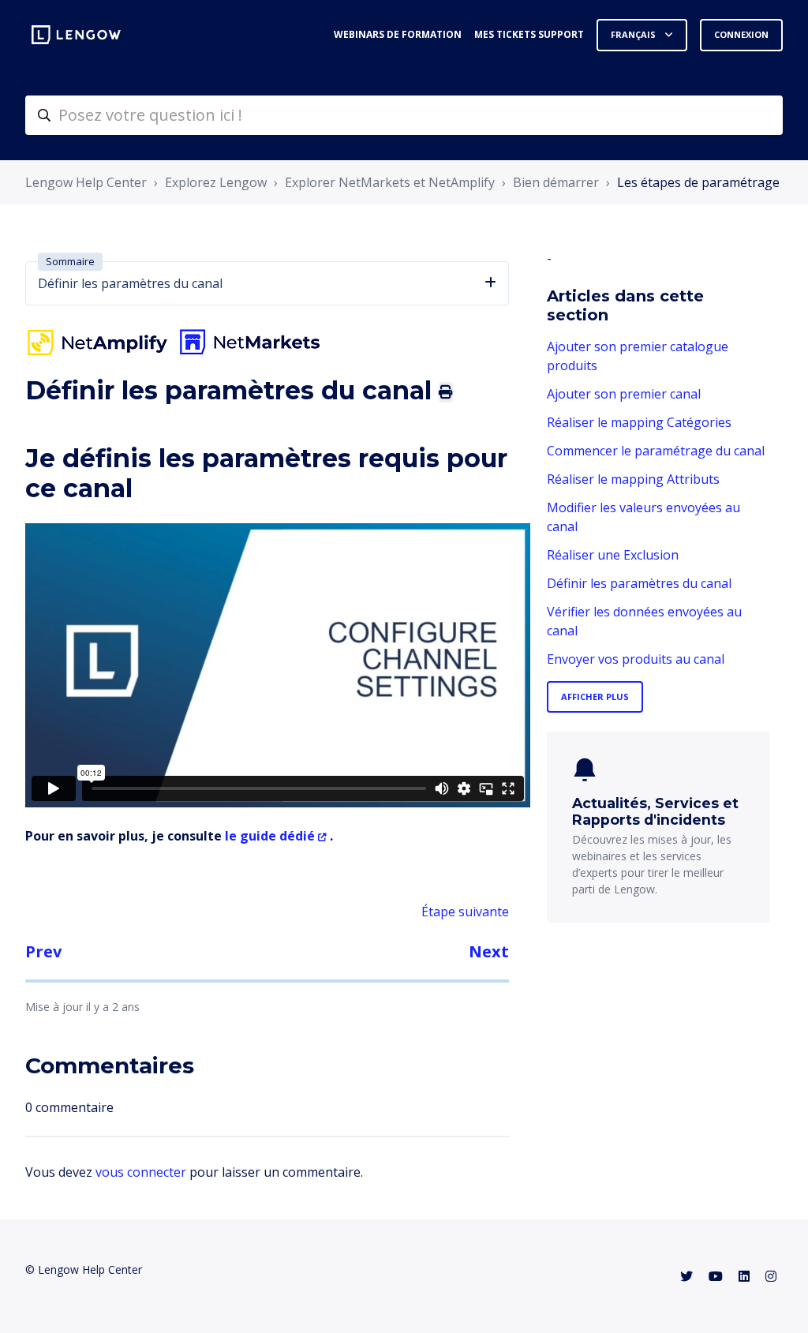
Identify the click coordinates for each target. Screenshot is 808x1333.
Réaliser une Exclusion (613, 555)
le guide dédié (270, 835)
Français (634, 34)
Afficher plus (595, 696)
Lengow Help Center (86, 182)
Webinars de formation (398, 34)
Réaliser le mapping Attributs (633, 479)
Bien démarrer (556, 182)
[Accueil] (76, 35)
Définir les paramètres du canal (639, 583)
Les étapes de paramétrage (698, 182)
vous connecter (140, 1172)
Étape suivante (465, 911)
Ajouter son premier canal (624, 394)
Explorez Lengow (216, 182)
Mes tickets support (529, 34)
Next (489, 951)
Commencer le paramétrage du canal (656, 450)
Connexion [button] (741, 34)
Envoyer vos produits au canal (635, 659)
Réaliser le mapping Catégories (639, 422)
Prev (43, 951)
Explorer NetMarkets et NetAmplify (390, 182)
